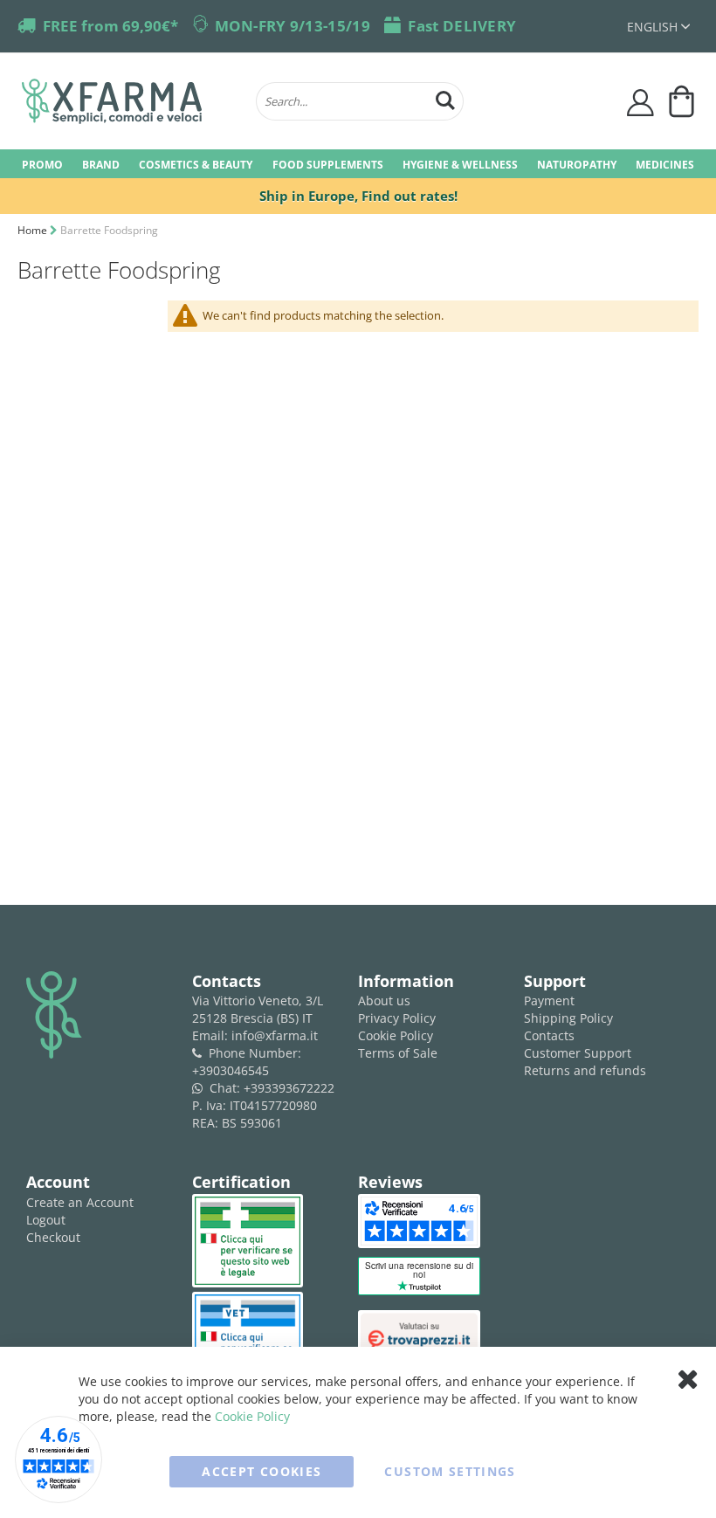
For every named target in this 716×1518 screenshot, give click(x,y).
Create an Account (80, 1202)
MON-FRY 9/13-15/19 (292, 26)
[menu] (358, 163)
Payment (549, 1000)
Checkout (53, 1237)
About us (384, 1000)
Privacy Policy (397, 1018)
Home (33, 230)
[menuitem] (42, 163)
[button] (658, 27)
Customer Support (577, 1053)
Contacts (549, 1035)
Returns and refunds (585, 1070)
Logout (45, 1219)
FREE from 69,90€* (110, 26)
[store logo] (130, 101)
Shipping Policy (568, 1018)
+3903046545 (230, 1070)
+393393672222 (289, 1088)
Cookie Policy (395, 1035)
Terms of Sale (397, 1053)
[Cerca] (445, 98)
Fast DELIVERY (462, 26)
